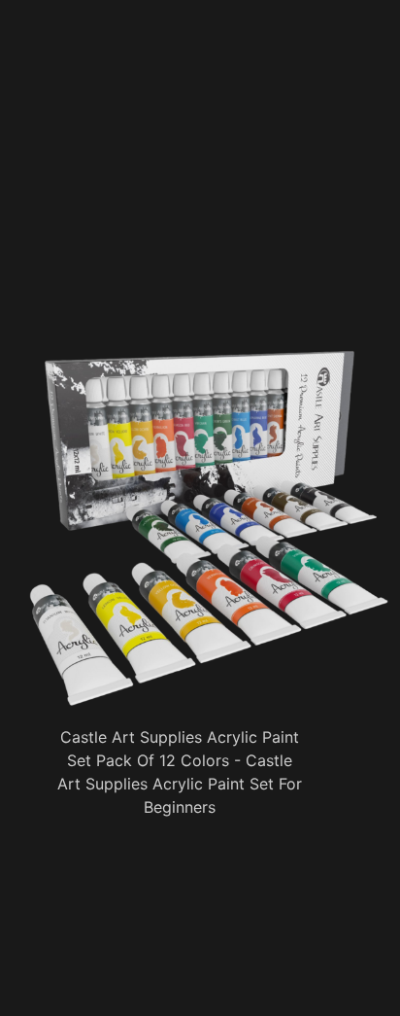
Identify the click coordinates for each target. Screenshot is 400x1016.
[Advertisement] (209, 209)
